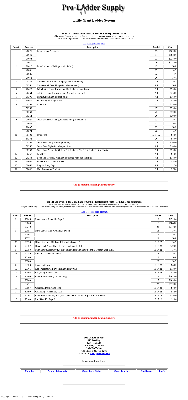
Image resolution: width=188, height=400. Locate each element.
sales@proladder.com (100, 353)
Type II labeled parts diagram (94, 212)
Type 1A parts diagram (94, 43)
